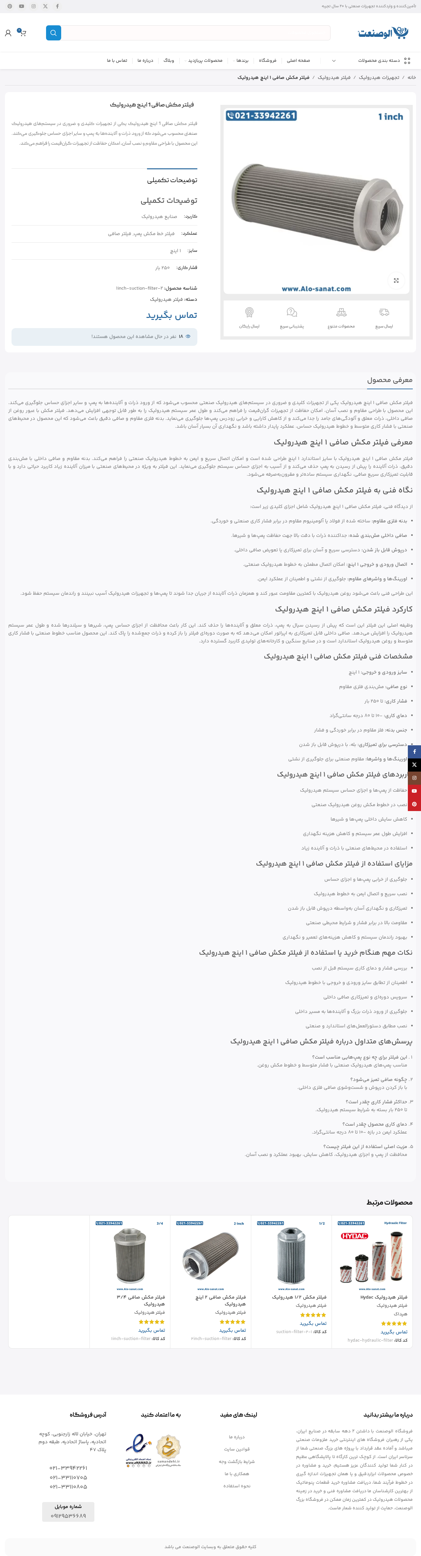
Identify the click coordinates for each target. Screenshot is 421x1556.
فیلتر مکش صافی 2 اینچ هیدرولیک (220, 1301)
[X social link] (45, 7)
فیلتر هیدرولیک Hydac (384, 1297)
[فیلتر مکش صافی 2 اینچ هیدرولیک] (210, 1255)
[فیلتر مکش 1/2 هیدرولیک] (291, 1255)
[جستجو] (53, 32)
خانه (412, 78)
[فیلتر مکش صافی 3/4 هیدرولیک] (130, 1255)
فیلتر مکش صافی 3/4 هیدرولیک (141, 1301)
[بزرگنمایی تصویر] (396, 280)
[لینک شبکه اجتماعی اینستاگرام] (33, 7)
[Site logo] (383, 32)
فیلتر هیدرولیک (334, 78)
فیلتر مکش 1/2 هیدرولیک (299, 1297)
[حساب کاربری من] (8, 32)
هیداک (401, 1314)
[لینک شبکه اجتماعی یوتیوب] (22, 7)
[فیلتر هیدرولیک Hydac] (372, 1255)
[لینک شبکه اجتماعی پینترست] (10, 7)
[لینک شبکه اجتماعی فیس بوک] (57, 7)
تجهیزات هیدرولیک (379, 78)
